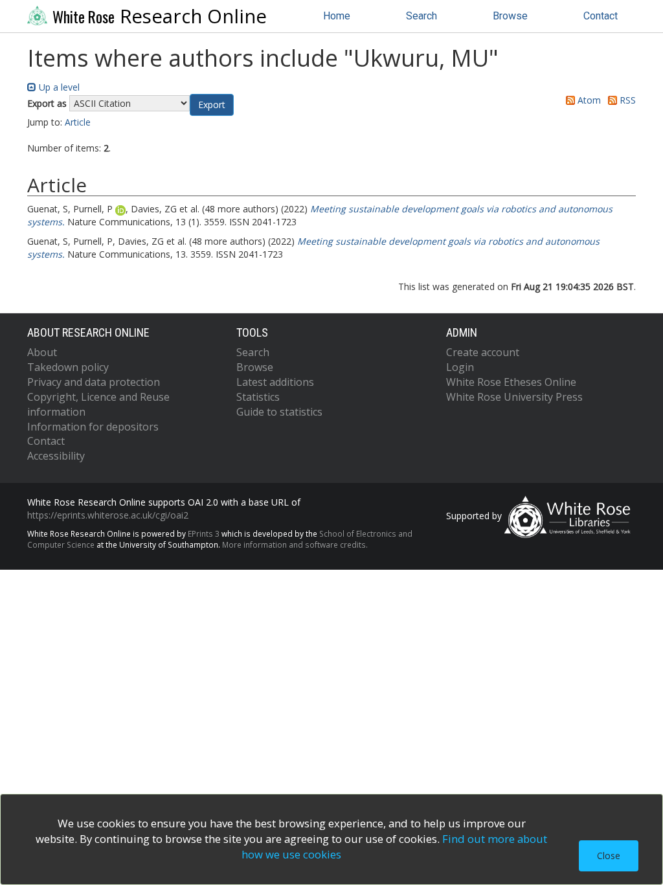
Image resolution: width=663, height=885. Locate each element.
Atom (588, 100)
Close (608, 855)
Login (460, 367)
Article (78, 122)
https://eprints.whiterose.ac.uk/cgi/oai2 (107, 515)
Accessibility (56, 456)
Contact (600, 16)
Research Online (159, 16)
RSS (626, 100)
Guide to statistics (279, 412)
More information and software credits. (295, 544)
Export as (47, 103)
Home (336, 16)
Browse (510, 16)
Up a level (58, 87)
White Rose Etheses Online (511, 382)
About (42, 352)
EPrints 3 (203, 533)
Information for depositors (93, 427)
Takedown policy (68, 367)
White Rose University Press (514, 397)
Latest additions (275, 382)
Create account (482, 352)
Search (421, 16)
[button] (212, 105)
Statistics (258, 397)
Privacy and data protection (93, 382)
